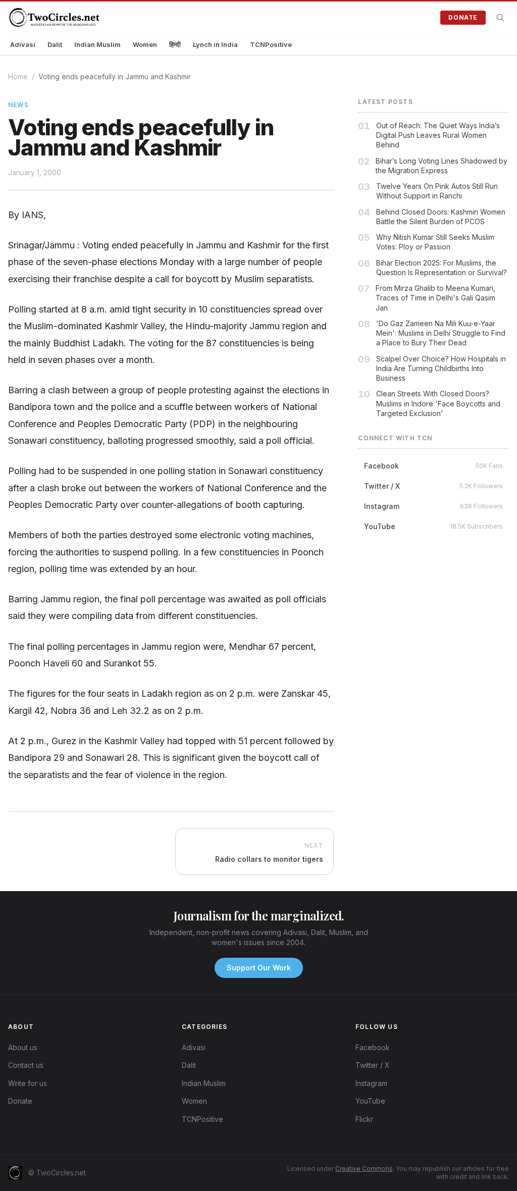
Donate (463, 17)
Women (145, 44)
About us (22, 1047)
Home (18, 76)
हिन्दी (175, 44)
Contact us (25, 1065)
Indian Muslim (97, 44)
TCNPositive (271, 44)
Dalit (54, 44)
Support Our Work (259, 967)
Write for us (27, 1083)
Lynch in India (215, 44)
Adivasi (22, 44)
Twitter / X (372, 1065)
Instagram (371, 1083)
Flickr (364, 1119)
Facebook (372, 1047)
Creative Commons (364, 1168)
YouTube (370, 1101)
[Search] (500, 17)
